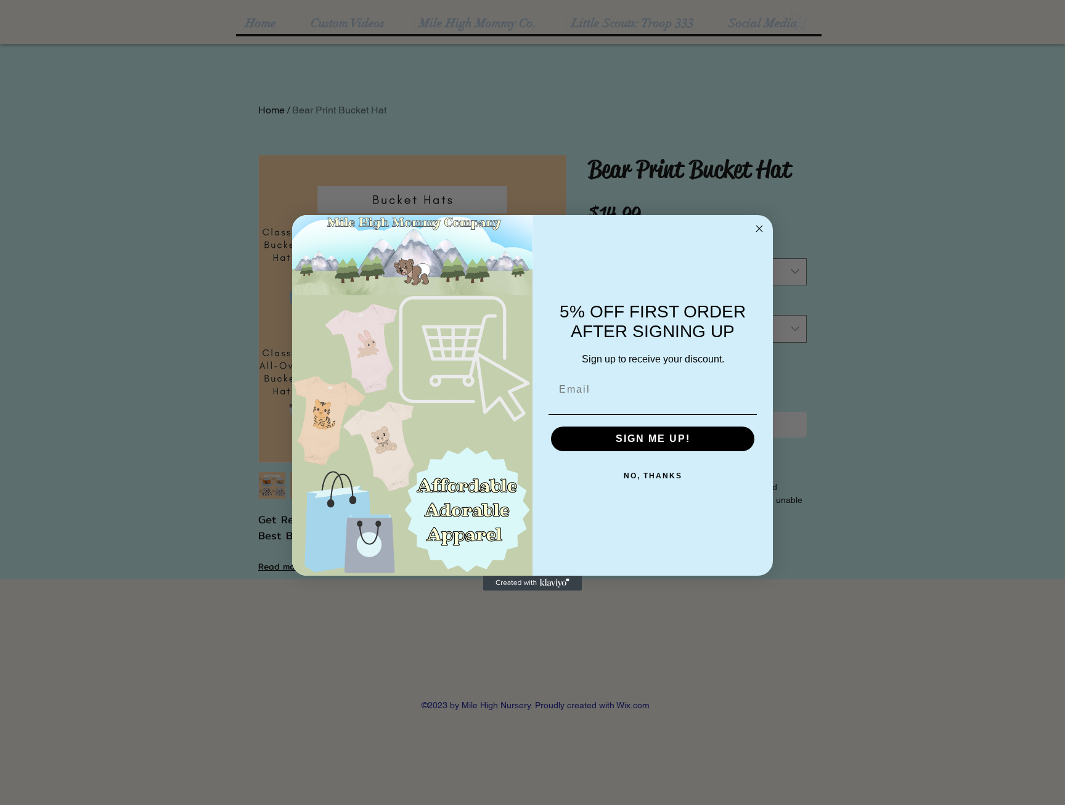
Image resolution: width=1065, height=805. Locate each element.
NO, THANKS (653, 476)
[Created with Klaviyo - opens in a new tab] (532, 583)
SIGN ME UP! (653, 438)
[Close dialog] (759, 228)
